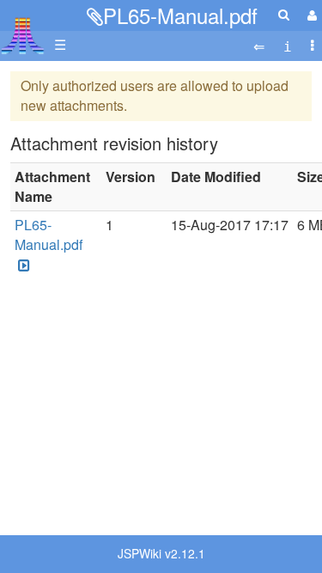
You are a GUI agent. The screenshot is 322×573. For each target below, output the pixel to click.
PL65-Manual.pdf (180, 15)
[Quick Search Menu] (284, 14)
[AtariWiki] (23, 30)
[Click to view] (22, 265)
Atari (23, 35)
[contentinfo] (288, 45)
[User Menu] (310, 15)
